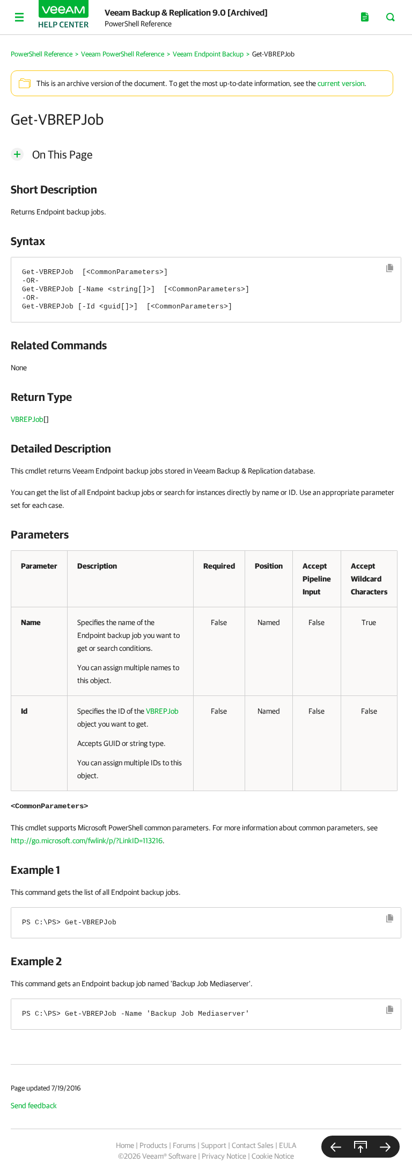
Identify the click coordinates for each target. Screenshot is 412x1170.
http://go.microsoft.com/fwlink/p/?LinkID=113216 (87, 840)
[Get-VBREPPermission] (385, 1147)
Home (125, 1145)
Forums (184, 1145)
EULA (287, 1145)
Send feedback (34, 1105)
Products (153, 1145)
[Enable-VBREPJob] (335, 1147)
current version (341, 83)
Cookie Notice (273, 1156)
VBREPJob (27, 419)
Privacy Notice (224, 1156)
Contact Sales (253, 1145)
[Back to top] (360, 1147)
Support (213, 1145)
